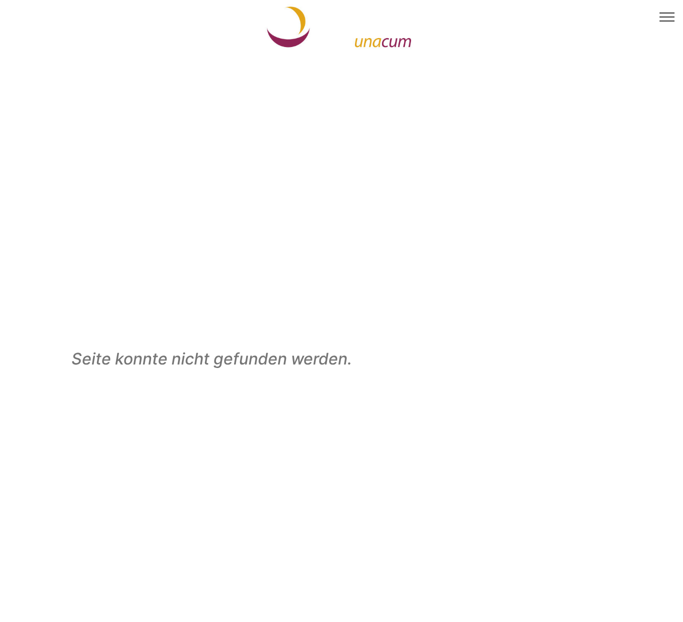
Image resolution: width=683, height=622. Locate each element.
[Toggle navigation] (667, 16)
